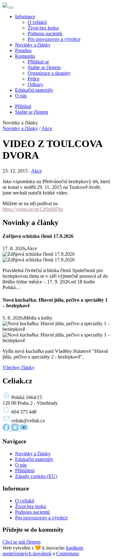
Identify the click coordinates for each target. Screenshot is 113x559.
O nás (21, 95)
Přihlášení (25, 470)
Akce (46, 128)
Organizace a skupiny (49, 73)
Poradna (23, 50)
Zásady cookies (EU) (36, 476)
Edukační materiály (34, 90)
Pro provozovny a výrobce (54, 39)
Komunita (25, 56)
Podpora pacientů (45, 33)
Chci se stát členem (21, 542)
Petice (34, 78)
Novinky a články (33, 44)
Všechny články (19, 367)
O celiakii (37, 22)
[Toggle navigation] (11, 7)
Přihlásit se (38, 61)
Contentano (67, 553)
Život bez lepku (43, 27)
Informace (25, 16)
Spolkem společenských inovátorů (43, 550)
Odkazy (35, 84)
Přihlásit (23, 106)
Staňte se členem (44, 67)
